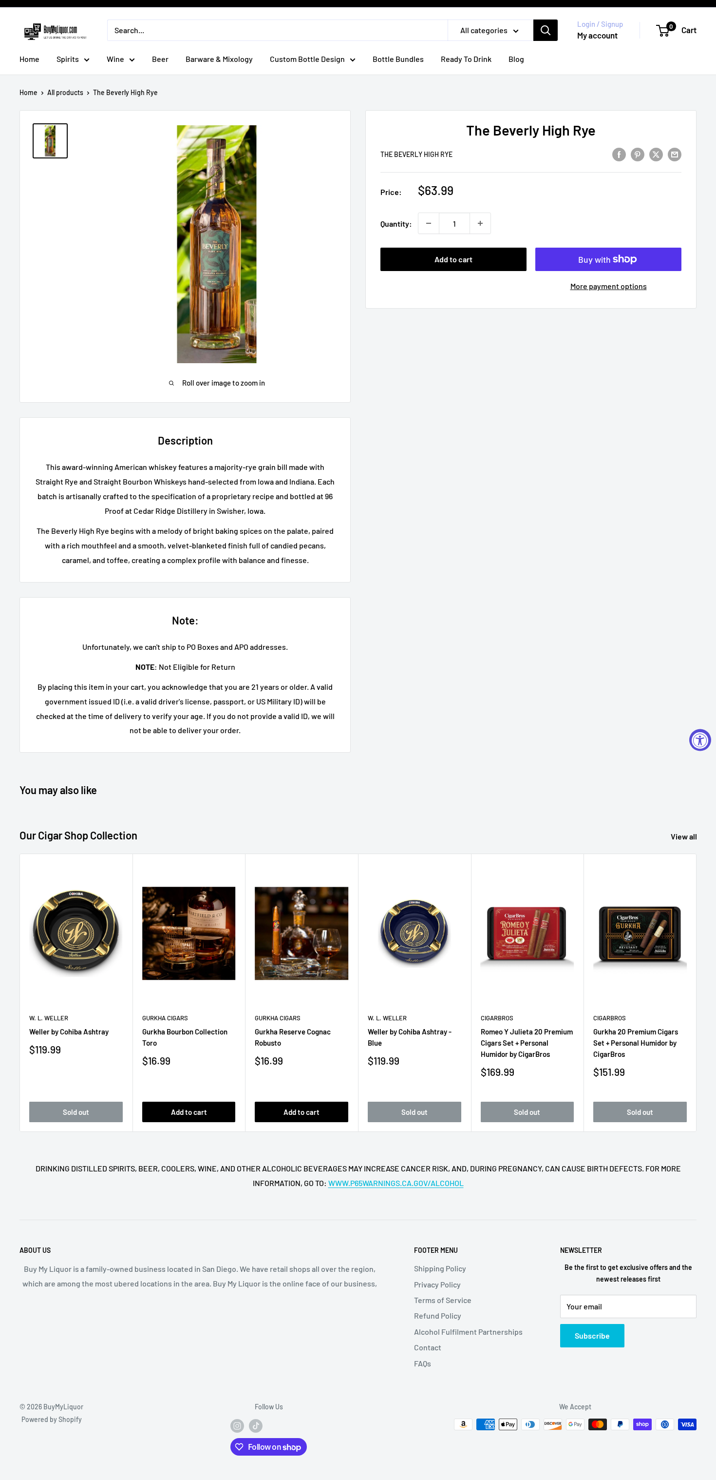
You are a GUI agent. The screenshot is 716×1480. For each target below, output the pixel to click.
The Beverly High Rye (416, 154)
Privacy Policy (437, 1284)
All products (65, 92)
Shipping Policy (440, 1268)
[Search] (545, 30)
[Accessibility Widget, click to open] (700, 740)
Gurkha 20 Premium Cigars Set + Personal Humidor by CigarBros (635, 1043)
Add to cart (453, 259)
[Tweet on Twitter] (656, 153)
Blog (516, 58)
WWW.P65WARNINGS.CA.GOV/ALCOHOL (396, 1183)
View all (684, 836)
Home (29, 58)
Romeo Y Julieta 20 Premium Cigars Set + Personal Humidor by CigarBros (527, 1043)
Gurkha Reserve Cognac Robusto (293, 1037)
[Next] (696, 992)
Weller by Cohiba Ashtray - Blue (410, 1037)
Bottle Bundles (398, 58)
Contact (427, 1347)
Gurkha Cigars (165, 1018)
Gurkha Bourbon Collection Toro (184, 1037)
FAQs (422, 1363)
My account (597, 35)
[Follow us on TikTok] (256, 1425)
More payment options (608, 286)
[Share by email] (674, 153)
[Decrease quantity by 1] (428, 223)
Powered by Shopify (51, 1419)
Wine (115, 58)
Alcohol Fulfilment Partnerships (468, 1331)
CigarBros (497, 1018)
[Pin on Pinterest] (637, 153)
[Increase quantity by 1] (480, 223)
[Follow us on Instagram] (237, 1425)
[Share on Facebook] (619, 153)
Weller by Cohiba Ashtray (69, 1031)
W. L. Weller (48, 1018)
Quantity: (396, 223)
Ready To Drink (466, 58)
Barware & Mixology (219, 58)
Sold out (76, 1112)
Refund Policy (437, 1315)
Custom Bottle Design (307, 58)
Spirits (68, 58)
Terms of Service (442, 1300)
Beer (160, 58)
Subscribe (592, 1335)
